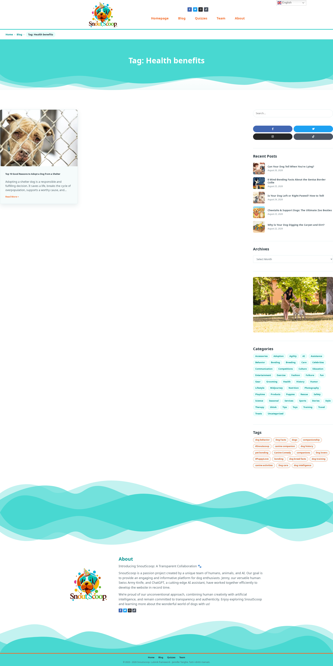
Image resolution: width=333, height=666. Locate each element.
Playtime (260, 394)
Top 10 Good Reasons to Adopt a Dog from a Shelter (32, 173)
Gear (258, 381)
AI (303, 356)
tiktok (273, 407)
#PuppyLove (261, 458)
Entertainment (263, 375)
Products (275, 394)
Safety (317, 394)
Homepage (160, 18)
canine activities (264, 465)
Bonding (275, 362)
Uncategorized (275, 413)
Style (328, 400)
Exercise (281, 375)
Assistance (316, 356)
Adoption (279, 356)
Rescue (304, 394)
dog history (307, 446)
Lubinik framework (160, 662)
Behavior (260, 362)
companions (303, 452)
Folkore (310, 375)
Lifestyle (259, 387)
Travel (321, 407)
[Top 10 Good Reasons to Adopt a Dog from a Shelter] (39, 138)
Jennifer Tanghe (180, 662)
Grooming (271, 381)
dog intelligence (302, 465)
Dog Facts (281, 439)
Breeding (291, 362)
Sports (302, 400)
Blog (182, 18)
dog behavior (262, 439)
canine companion (285, 446)
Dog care (283, 465)
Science (259, 400)
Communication (263, 368)
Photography (312, 387)
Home (9, 34)
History (300, 381)
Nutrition (294, 387)
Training (307, 407)
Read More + (12, 196)
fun (322, 375)
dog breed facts (297, 458)
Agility (293, 356)
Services (289, 400)
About (240, 18)
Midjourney (276, 387)
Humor (314, 381)
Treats (258, 413)
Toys (295, 407)
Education (318, 368)
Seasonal (274, 400)
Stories (315, 400)
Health (287, 381)
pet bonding (261, 452)
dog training (318, 458)
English (286, 2)
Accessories (261, 356)
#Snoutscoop (262, 446)
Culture (303, 368)
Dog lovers (321, 452)
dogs (294, 439)
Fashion (295, 375)
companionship (311, 439)
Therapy (259, 407)
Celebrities (318, 362)
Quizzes (201, 18)
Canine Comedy (282, 452)
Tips (285, 407)
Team (221, 18)
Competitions (285, 368)
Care (303, 362)
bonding (278, 458)
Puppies (290, 394)
